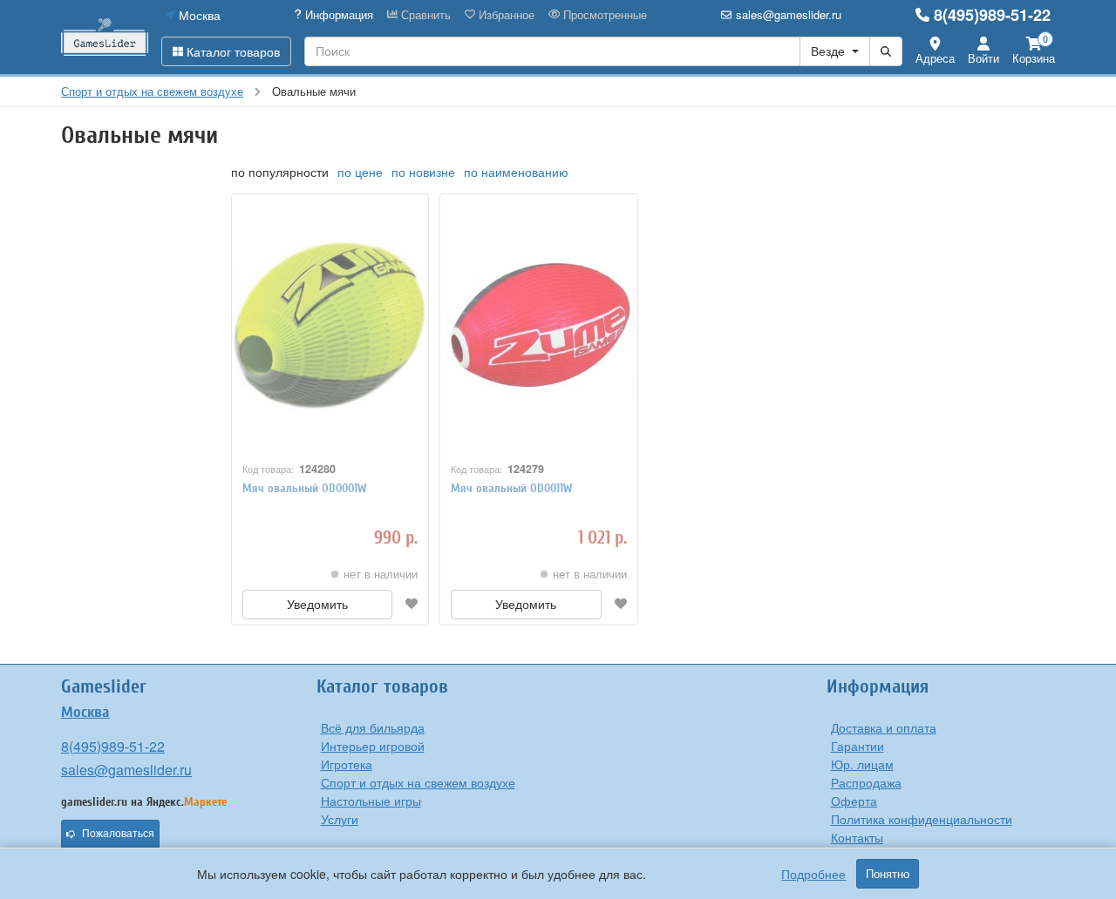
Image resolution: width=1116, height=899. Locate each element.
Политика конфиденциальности (921, 819)
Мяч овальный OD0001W (304, 488)
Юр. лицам (862, 764)
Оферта (854, 800)
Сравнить (424, 15)
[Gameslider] (104, 37)
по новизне (423, 171)
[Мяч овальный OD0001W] (330, 325)
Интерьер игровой (373, 745)
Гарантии (857, 745)
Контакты (857, 837)
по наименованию (516, 171)
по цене (360, 171)
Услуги (339, 819)
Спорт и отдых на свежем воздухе (418, 782)
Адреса (935, 58)
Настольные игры (371, 800)
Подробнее (813, 873)
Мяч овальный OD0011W (512, 488)
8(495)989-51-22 (992, 14)
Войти (983, 58)
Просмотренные (603, 15)
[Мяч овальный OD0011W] (538, 325)
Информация (337, 15)
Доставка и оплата (883, 727)
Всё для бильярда (373, 727)
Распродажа (866, 782)
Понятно (887, 874)
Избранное (504, 15)
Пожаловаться (118, 834)
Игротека (346, 764)
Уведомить (317, 605)
